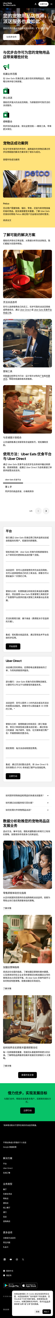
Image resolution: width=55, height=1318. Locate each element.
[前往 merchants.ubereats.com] (9, 4)
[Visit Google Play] (12, 1285)
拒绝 (37, 1312)
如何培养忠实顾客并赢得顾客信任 (20, 1047)
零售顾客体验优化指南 (14, 893)
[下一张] (46, 511)
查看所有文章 (27, 1075)
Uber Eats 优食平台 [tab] (13, 480)
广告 (42, 376)
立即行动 (43, 4)
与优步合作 (11, 37)
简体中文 (9, 1271)
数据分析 (9, 376)
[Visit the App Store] (29, 1286)
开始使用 (13, 646)
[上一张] (38, 511)
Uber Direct (25, 310)
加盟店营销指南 (11, 967)
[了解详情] (27, 865)
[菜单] (51, 4)
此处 (46, 1302)
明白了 (46, 1312)
